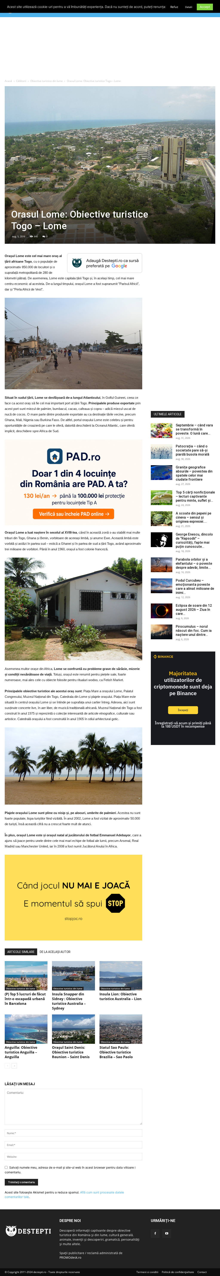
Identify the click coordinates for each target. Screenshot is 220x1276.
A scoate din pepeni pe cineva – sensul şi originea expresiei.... (193, 517)
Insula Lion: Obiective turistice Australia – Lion (120, 996)
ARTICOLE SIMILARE (21, 952)
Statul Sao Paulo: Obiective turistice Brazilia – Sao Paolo (116, 1052)
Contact (202, 1272)
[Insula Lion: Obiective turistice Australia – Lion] (120, 975)
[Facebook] (155, 1233)
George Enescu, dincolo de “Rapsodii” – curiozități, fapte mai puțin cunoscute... (194, 540)
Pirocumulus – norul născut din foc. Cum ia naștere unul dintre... (194, 630)
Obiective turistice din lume (46, 81)
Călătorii (21, 81)
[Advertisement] (110, 49)
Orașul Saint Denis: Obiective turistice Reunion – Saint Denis (71, 1052)
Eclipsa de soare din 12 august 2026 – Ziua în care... (194, 609)
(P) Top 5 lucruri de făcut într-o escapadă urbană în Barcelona (25, 999)
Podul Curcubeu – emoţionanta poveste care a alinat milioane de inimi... (195, 586)
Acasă (8, 81)
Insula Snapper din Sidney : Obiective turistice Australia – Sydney (69, 1001)
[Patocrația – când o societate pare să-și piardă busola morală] (161, 451)
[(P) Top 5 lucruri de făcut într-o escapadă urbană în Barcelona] (26, 975)
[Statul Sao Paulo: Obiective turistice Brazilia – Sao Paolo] (120, 1029)
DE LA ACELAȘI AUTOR (55, 952)
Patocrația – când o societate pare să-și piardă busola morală (192, 450)
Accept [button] (205, 7)
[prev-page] (7, 1065)
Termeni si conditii (147, 1272)
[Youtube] (166, 1233)
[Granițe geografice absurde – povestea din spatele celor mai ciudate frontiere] (161, 472)
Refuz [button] (174, 7)
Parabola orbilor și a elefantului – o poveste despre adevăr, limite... (194, 563)
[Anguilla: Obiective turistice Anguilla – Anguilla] (26, 1029)
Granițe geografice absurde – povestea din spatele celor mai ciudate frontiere (194, 473)
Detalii (188, 7)
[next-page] (14, 1065)
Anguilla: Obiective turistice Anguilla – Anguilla (21, 1052)
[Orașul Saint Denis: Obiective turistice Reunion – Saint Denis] (73, 1029)
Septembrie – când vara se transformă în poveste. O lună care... (194, 429)
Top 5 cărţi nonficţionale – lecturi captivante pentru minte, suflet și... (195, 496)
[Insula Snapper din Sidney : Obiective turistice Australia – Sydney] (73, 975)
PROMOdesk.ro (70, 1257)
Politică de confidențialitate (178, 1272)
